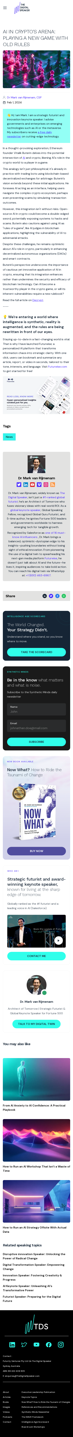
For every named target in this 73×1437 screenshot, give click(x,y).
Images (6, 1407)
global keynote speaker (25, 510)
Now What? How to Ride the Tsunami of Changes (46, 1402)
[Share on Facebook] (57, 596)
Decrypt (37, 300)
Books (6, 1402)
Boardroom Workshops (33, 1426)
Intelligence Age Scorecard (35, 1422)
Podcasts (7, 1417)
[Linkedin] (25, 484)
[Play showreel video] (36, 931)
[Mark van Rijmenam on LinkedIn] (12, 1344)
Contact (7, 1422)
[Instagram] (46, 484)
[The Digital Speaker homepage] (22, 7)
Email (13, 723)
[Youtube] (32, 484)
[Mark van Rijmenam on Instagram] (61, 1344)
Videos (6, 1412)
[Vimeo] (39, 484)
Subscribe (36, 742)
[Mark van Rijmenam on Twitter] (24, 1344)
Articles (7, 1397)
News (9, 437)
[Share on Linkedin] (45, 596)
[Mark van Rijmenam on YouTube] (36, 1344)
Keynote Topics (29, 1397)
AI (24, 158)
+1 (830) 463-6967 (38, 575)
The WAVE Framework (32, 1417)
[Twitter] (19, 484)
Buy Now (36, 851)
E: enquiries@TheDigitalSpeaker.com (21, 1376)
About (6, 1392)
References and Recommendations (39, 1407)
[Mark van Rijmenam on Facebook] (49, 1344)
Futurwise (51, 558)
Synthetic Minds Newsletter (35, 1412)
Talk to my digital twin (36, 1024)
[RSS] (52, 484)
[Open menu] (5, 8)
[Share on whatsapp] (64, 596)
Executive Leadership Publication (38, 1392)
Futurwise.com (57, 366)
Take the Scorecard (36, 652)
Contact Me (36, 956)
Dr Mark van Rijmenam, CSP (24, 97)
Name (14, 706)
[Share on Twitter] (51, 596)
